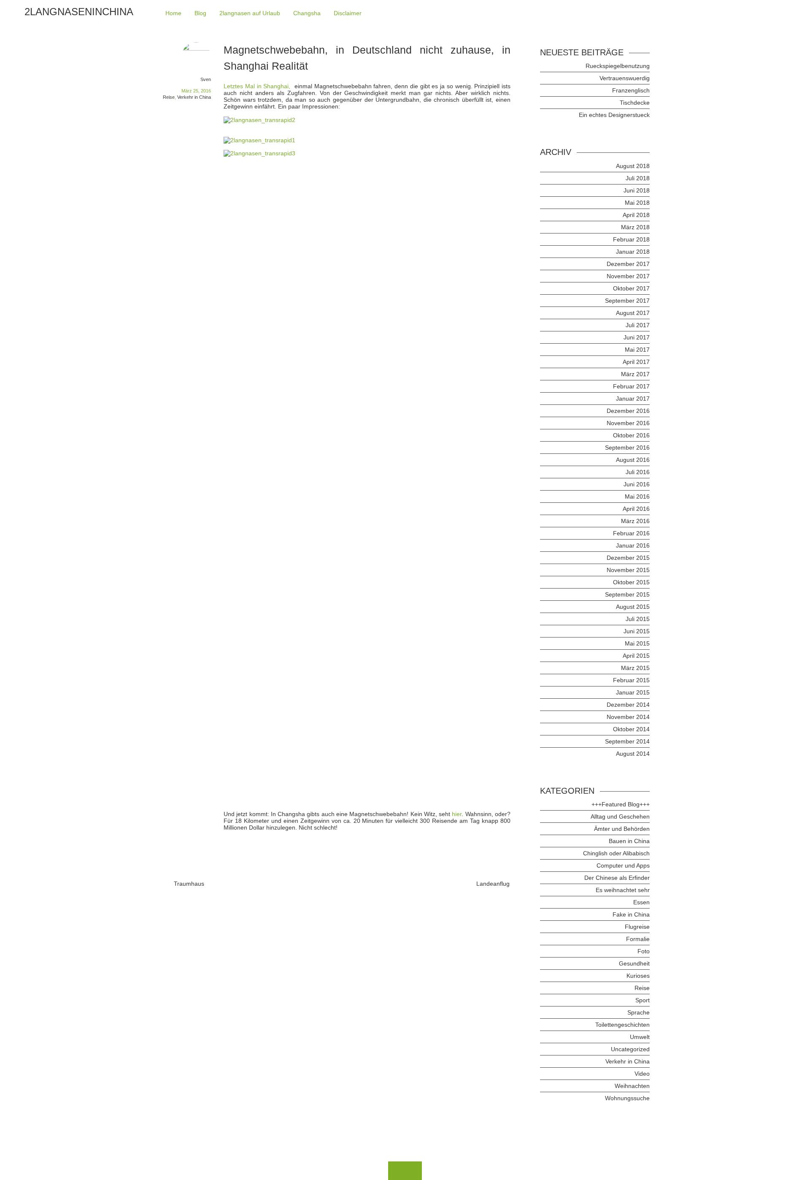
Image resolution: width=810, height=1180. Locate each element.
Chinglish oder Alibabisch (616, 853)
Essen (641, 902)
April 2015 (636, 655)
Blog (200, 13)
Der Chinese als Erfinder (617, 877)
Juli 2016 (638, 472)
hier (457, 814)
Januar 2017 (633, 398)
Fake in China (631, 914)
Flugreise (637, 926)
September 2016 (627, 447)
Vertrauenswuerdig (624, 78)
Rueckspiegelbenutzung (618, 65)
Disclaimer (348, 13)
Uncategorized (630, 1049)
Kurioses (638, 975)
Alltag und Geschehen (620, 816)
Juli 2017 (638, 325)
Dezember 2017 (628, 263)
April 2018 (636, 215)
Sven (205, 79)
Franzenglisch (631, 90)
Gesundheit (634, 963)
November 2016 (628, 423)
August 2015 (633, 606)
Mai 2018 (637, 202)
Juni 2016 (637, 484)
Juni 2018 (637, 190)
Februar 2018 (631, 239)
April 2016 (636, 508)
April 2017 (636, 361)
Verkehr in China (194, 97)
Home (173, 13)
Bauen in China (629, 841)
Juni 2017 (637, 337)
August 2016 (633, 459)
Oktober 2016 (631, 435)
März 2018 (635, 227)
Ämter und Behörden (622, 828)
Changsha (307, 13)
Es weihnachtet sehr (623, 890)
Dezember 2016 (628, 410)
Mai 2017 (637, 349)
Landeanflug (493, 883)
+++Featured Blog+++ (620, 804)
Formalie (638, 939)
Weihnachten (632, 1085)
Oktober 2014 (631, 729)
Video (642, 1073)
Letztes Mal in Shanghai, (258, 86)
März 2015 (635, 668)
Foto (643, 951)
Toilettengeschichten (622, 1024)
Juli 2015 (638, 619)
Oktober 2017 (631, 288)
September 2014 (627, 741)
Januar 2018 (633, 251)
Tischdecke (635, 102)
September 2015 (627, 594)
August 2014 (633, 753)
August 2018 (633, 166)
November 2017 (628, 276)
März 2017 (635, 374)
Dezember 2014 (628, 704)
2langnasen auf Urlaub (249, 13)
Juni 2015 (637, 631)
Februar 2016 (631, 533)
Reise (169, 97)
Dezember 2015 (628, 557)
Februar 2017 (631, 386)
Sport (642, 1000)
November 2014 (628, 716)
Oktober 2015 (631, 582)
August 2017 (633, 312)
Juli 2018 (638, 178)
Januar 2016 (633, 545)
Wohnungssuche (627, 1098)
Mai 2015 (637, 643)
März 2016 (635, 521)
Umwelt (640, 1037)
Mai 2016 (637, 496)
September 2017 (627, 300)
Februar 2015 (631, 680)
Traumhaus (189, 883)
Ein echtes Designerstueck (614, 114)
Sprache (638, 1012)
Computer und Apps (623, 865)
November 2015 (628, 570)
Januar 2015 (633, 692)
